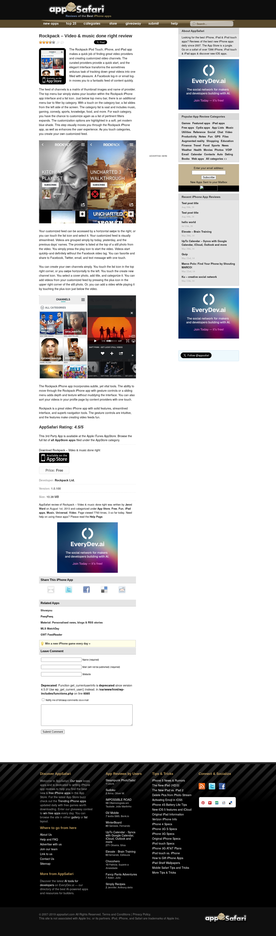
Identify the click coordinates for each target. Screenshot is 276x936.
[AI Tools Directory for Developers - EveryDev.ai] (208, 313)
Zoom (58, 42)
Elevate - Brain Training (121, 851)
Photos (219, 150)
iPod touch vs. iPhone (166, 853)
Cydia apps (203, 127)
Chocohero (113, 861)
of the (88, 16)
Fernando (124, 825)
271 (108, 845)
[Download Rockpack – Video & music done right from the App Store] (52, 66)
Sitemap (45, 863)
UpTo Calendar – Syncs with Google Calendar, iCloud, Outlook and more (204, 243)
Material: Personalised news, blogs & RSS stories (72, 622)
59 (107, 803)
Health (198, 150)
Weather (187, 150)
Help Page (96, 516)
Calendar (196, 154)
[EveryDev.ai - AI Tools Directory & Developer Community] (208, 84)
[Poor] (43, 42)
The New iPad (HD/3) (165, 785)
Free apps (188, 127)
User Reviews (62, 42)
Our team (76, 781)
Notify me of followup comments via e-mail (67, 700)
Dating (229, 154)
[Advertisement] (158, 90)
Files (225, 136)
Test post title (190, 203)
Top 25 (71, 24)
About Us (46, 834)
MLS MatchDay (50, 628)
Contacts (209, 154)
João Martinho (124, 806)
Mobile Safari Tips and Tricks (170, 868)
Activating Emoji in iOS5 (167, 800)
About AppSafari (193, 31)
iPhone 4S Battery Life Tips (169, 805)
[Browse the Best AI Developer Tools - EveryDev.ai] (87, 548)
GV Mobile (112, 813)
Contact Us (47, 859)
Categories (92, 24)
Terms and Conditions (116, 914)
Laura (111, 783)
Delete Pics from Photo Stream (172, 795)
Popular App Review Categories (203, 116)
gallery (75, 817)
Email (185, 154)
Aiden (111, 877)
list (85, 817)
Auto (220, 154)
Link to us (46, 854)
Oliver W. (119, 793)
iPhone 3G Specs (163, 834)
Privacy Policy (141, 914)
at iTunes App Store (54, 458)
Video (72, 512)
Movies (208, 150)
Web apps (198, 159)
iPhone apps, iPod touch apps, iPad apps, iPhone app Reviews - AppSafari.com (85, 8)
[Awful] (40, 42)
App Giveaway (133, 24)
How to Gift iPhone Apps (167, 858)
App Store (103, 508)
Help (174, 24)
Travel (197, 145)
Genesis (113, 825)
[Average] (47, 42)
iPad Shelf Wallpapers (166, 863)
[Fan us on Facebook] (224, 786)
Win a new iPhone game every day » (67, 643)
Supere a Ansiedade (117, 866)
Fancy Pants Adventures (121, 874)
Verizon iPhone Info (164, 819)
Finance (187, 145)
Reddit (122, 589)
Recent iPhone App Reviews (201, 196)
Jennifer (112, 887)
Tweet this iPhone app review (69, 589)
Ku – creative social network (199, 277)
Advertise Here (158, 156)
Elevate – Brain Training (197, 231)
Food (206, 145)
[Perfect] (53, 42)
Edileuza (125, 854)
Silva (123, 845)
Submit (153, 24)
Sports (216, 145)
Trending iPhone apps (72, 801)
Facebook (86, 589)
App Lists (218, 127)
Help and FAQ (49, 839)
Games (186, 123)
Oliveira (115, 845)
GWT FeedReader (51, 634)
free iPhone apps (60, 793)
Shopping (212, 141)
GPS (217, 136)
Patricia (113, 864)
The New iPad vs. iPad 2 (167, 790)
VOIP (228, 150)
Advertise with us (51, 844)
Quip (185, 254)
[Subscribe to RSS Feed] (204, 786)
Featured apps (201, 123)
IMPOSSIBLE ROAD (119, 799)
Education (227, 141)
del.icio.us (104, 589)
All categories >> (216, 159)
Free (114, 508)
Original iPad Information (168, 814)
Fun (121, 508)
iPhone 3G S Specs (164, 829)
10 (107, 864)
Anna (111, 793)
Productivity (189, 136)
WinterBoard (114, 822)
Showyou (46, 610)
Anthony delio (125, 887)
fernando (114, 854)
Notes (202, 136)
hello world (189, 222)
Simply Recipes (115, 884)
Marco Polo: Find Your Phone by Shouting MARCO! (208, 265)
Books (186, 159)
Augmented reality (193, 141)
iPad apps (218, 123)
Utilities (186, 132)
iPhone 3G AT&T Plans (166, 848)
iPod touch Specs (163, 843)
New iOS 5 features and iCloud (172, 809)
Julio (118, 877)
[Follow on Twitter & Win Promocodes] (214, 786)
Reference (199, 132)
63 (107, 854)
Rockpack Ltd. (65, 480)
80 (107, 825)
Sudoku (110, 790)
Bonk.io (125, 816)
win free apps (51, 813)
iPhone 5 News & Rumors (168, 780)
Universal (61, 512)
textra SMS (114, 816)
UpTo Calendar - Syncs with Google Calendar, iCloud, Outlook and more (120, 837)
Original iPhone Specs (166, 838)
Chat (220, 132)
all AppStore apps (63, 440)
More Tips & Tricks (164, 872)
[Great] (50, 42)
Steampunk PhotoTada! (121, 780)
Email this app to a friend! (51, 589)
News (225, 145)
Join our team (49, 849)
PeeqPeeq (47, 616)
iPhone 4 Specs (162, 824)
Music (50, 512)
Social (211, 132)
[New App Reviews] (50, 24)
